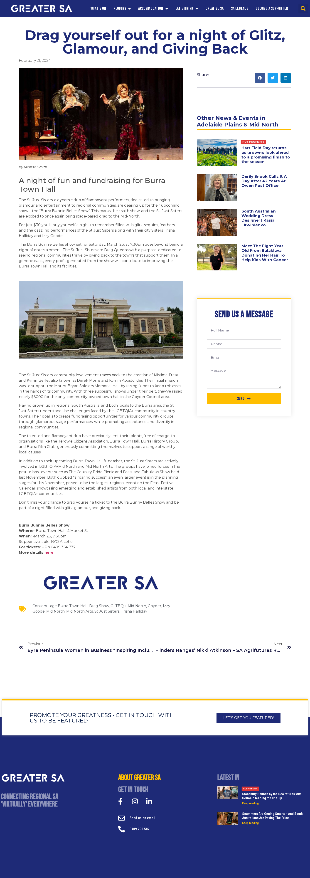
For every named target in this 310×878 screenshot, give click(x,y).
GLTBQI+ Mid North (128, 606)
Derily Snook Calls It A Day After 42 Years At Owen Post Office (264, 181)
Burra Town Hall (73, 606)
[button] (303, 8)
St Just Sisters (106, 611)
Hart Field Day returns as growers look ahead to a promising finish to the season (265, 152)
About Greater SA (139, 777)
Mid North (55, 611)
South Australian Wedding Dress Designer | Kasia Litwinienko (258, 218)
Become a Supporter (272, 8)
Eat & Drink (184, 8)
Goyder (154, 606)
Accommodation (150, 8)
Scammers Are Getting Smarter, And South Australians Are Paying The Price (272, 816)
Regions (119, 8)
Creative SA (215, 8)
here (48, 552)
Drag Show (99, 606)
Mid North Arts (79, 611)
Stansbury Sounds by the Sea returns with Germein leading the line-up (272, 793)
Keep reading (250, 803)
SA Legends (239, 8)
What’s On (98, 8)
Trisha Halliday (134, 611)
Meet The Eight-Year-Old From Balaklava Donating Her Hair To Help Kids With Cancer (264, 253)
